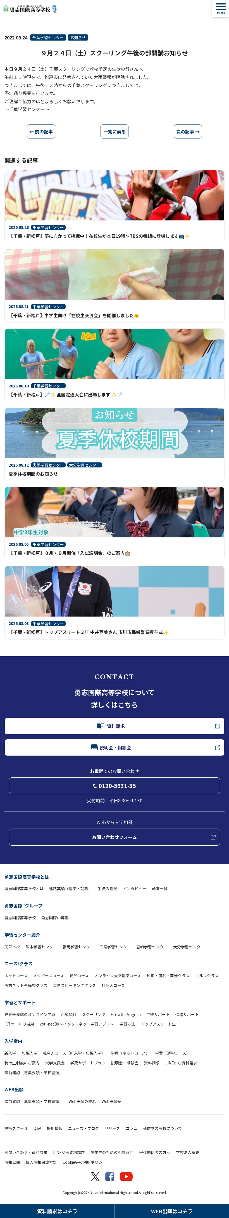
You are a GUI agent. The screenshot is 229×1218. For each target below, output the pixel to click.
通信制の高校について (162, 1128)
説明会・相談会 (125, 1063)
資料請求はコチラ (57, 1211)
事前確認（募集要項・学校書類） (33, 1072)
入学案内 (13, 1041)
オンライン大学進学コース (117, 975)
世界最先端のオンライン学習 (29, 1014)
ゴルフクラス (207, 975)
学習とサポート (20, 1002)
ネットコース (16, 975)
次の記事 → (188, 131)
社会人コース (113, 985)
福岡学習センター (78, 946)
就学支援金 (55, 1063)
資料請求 (152, 1063)
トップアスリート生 (158, 1024)
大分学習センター (188, 946)
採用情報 (55, 1128)
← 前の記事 (41, 131)
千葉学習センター (48, 37)
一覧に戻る (114, 131)
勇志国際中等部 (55, 917)
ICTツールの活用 (19, 1024)
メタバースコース (48, 975)
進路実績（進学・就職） (70, 888)
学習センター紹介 (22, 934)
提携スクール (16, 1128)
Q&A (37, 1128)
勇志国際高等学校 (20, 917)
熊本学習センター (41, 946)
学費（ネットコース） (130, 1053)
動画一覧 (160, 888)
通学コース (79, 975)
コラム (131, 1128)
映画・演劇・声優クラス (168, 975)
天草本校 (12, 946)
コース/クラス (18, 963)
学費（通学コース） (172, 1053)
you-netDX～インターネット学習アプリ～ (77, 1024)
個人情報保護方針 (41, 1162)
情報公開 (12, 1162)
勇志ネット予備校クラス (25, 985)
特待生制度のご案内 (22, 1063)
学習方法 (127, 1024)
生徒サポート (158, 1014)
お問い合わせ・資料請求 (25, 1152)
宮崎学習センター (152, 946)
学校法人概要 (187, 1152)
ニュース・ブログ (83, 1128)
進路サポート (187, 1014)
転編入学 (29, 1053)
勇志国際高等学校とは (26, 876)
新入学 (10, 1053)
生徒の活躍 (107, 888)
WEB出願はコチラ (171, 1211)
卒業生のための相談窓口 (111, 1152)
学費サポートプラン (88, 1063)
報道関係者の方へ (154, 1152)
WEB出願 (13, 1089)
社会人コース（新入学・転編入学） (74, 1053)
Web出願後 (111, 1101)
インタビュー (134, 888)
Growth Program (126, 1014)
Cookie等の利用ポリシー (84, 1162)
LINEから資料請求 (181, 1063)
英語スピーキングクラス (74, 985)
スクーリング (94, 1014)
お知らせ (78, 37)
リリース (112, 1128)
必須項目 (69, 1014)
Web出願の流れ (82, 1101)
